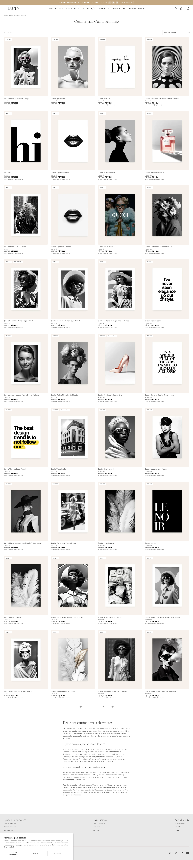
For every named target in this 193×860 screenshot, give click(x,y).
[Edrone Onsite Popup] (96, 430)
